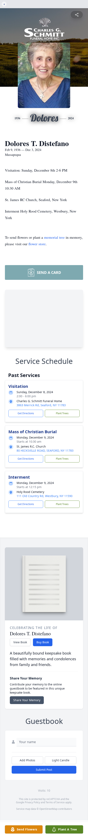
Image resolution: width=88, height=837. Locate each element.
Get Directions (26, 413)
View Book (20, 642)
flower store (37, 243)
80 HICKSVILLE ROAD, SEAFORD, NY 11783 (45, 450)
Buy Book (42, 642)
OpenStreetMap (48, 809)
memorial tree (54, 237)
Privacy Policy (32, 802)
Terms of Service (55, 802)
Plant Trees (62, 413)
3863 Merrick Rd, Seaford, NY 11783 (41, 405)
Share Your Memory (26, 700)
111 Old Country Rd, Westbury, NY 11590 (44, 496)
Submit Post (44, 770)
